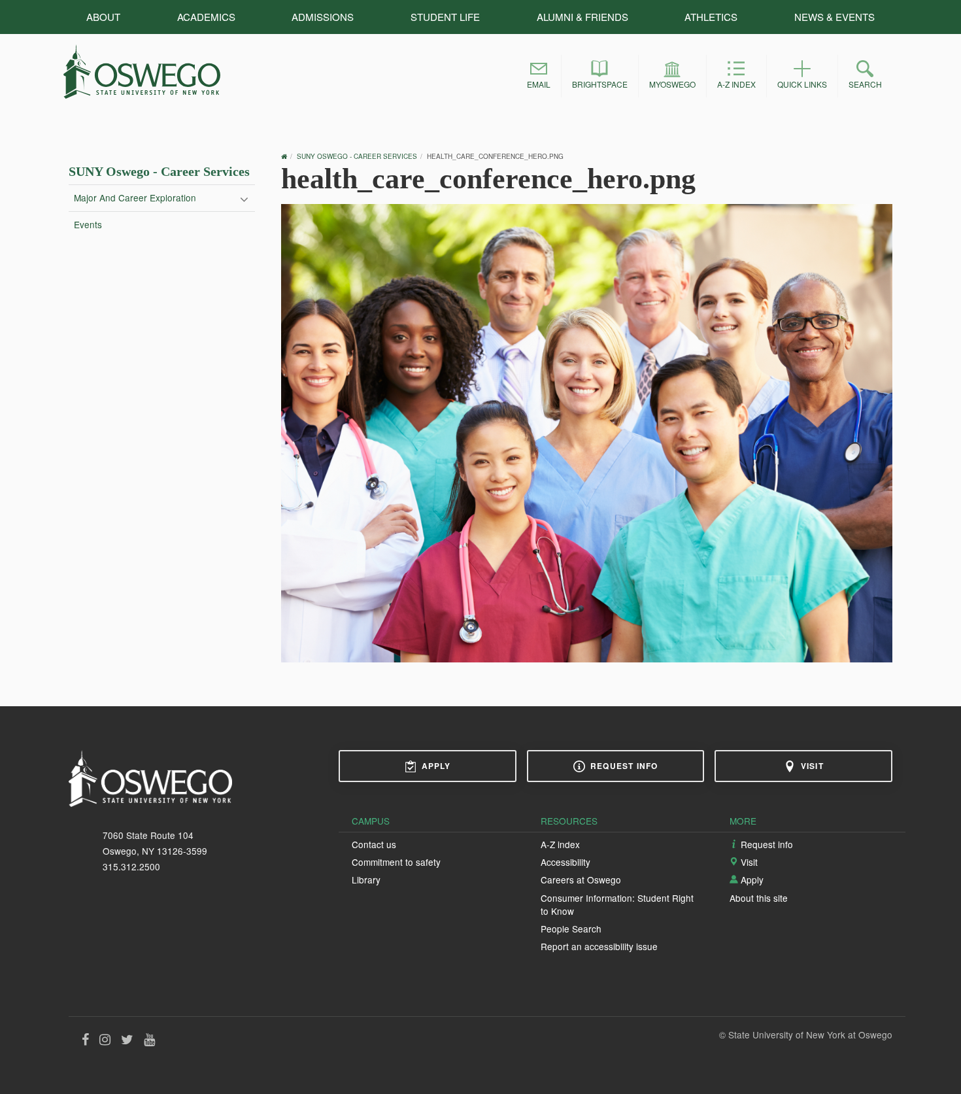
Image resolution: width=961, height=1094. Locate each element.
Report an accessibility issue (599, 946)
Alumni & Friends (582, 17)
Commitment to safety (396, 861)
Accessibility (565, 861)
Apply (436, 766)
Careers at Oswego (581, 879)
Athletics (710, 17)
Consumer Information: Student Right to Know (617, 904)
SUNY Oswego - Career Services (159, 171)
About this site (759, 897)
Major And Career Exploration (135, 197)
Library (366, 879)
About (103, 17)
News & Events (834, 17)
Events (88, 224)
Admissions (323, 17)
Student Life (445, 17)
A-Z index (560, 844)
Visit (812, 766)
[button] (538, 76)
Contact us (374, 844)
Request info (624, 766)
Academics (206, 17)
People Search (571, 928)
